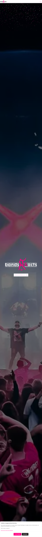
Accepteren (17, 534)
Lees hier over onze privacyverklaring (7, 530)
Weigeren (25, 534)
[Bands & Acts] (3, 1)
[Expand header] (40, 1)
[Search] (27, 275)
